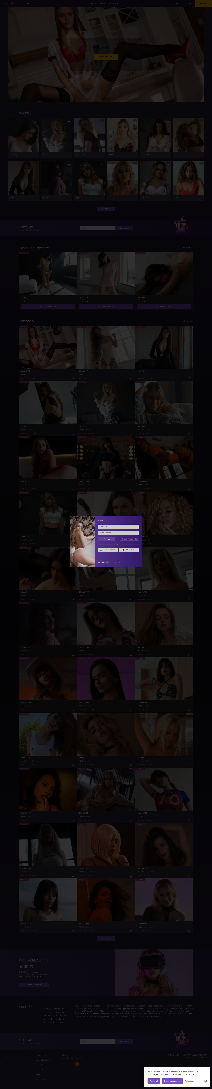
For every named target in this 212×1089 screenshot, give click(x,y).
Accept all (154, 1081)
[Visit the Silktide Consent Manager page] (205, 1081)
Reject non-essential (172, 1081)
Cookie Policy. (188, 1074)
